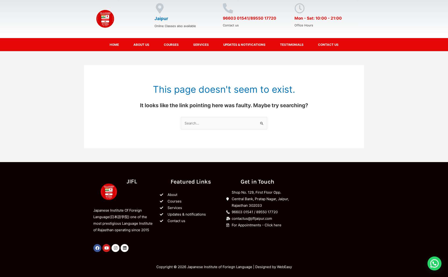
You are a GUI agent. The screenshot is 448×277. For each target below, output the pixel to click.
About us (141, 44)
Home (114, 44)
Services (201, 44)
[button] (434, 263)
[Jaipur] (159, 8)
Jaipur (161, 18)
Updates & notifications (244, 44)
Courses (171, 44)
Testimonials (292, 44)
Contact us (328, 44)
